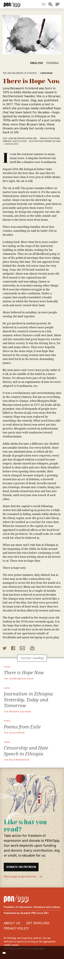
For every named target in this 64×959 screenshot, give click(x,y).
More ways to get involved (20, 876)
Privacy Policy (16, 928)
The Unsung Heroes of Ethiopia (20, 73)
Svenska (52, 63)
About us (12, 923)
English (36, 63)
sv (44, 4)
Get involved (37, 923)
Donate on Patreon (21, 867)
